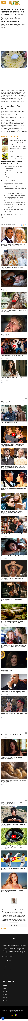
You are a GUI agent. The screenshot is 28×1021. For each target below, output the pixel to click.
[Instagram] (16, 925)
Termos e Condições (7, 960)
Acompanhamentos (14, 24)
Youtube (5, 994)
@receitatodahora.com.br (15, 214)
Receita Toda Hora (5, 24)
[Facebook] (13, 925)
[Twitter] (14, 925)
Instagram (5, 991)
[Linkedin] (11, 925)
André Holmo (4, 30)
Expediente (5, 966)
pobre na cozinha (14, 100)
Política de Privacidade (8, 970)
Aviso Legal (5, 972)
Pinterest (5, 1000)
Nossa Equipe (6, 976)
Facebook (5, 985)
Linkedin (5, 997)
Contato (4, 963)
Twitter (4, 988)
